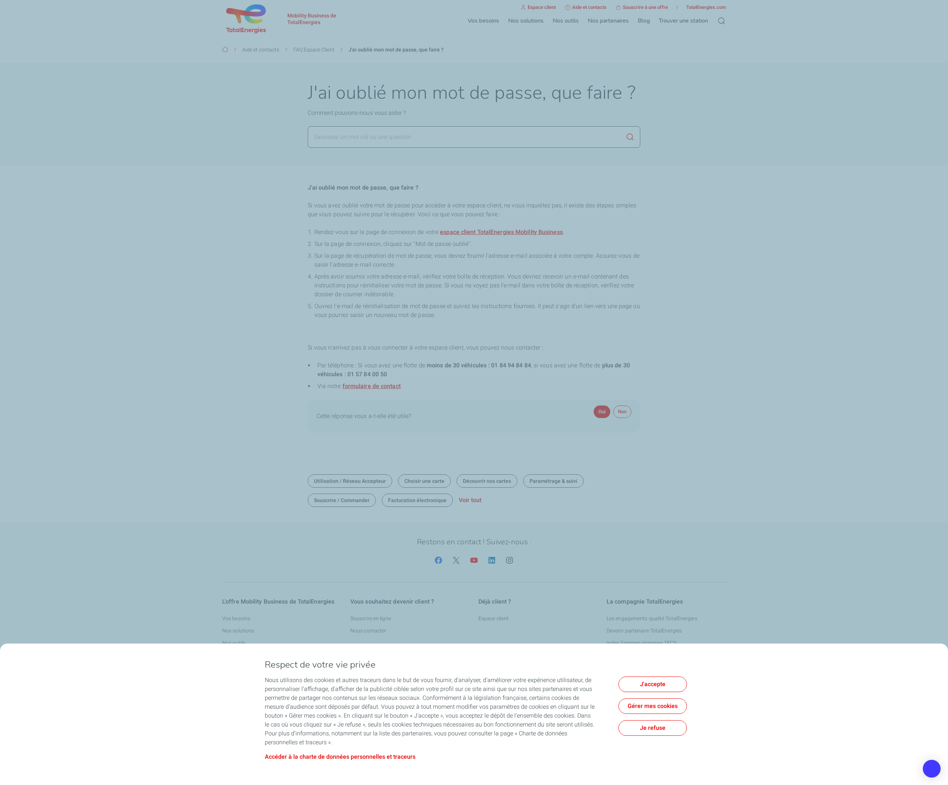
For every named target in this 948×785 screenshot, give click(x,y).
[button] (932, 769)
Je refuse (652, 727)
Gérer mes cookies (653, 705)
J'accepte (652, 684)
